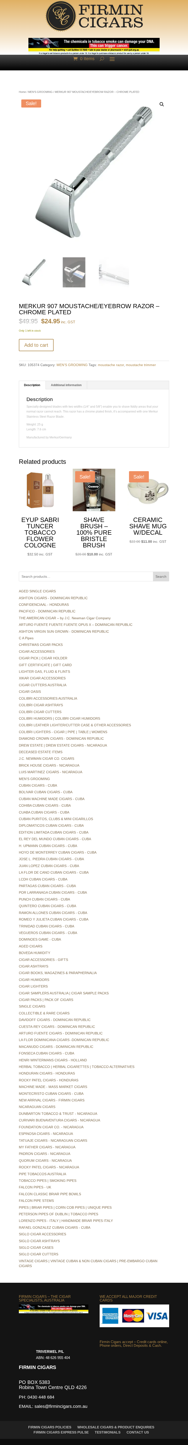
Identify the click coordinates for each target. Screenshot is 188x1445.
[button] (161, 104)
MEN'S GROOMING (40, 91)
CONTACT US (138, 1432)
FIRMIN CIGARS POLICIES (49, 1427)
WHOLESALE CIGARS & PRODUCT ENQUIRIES (115, 1427)
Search (160, 576)
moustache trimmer (141, 365)
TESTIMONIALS (107, 1432)
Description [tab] (32, 385)
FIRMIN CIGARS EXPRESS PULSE (61, 1432)
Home (22, 91)
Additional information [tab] (66, 385)
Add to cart (36, 345)
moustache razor (111, 365)
